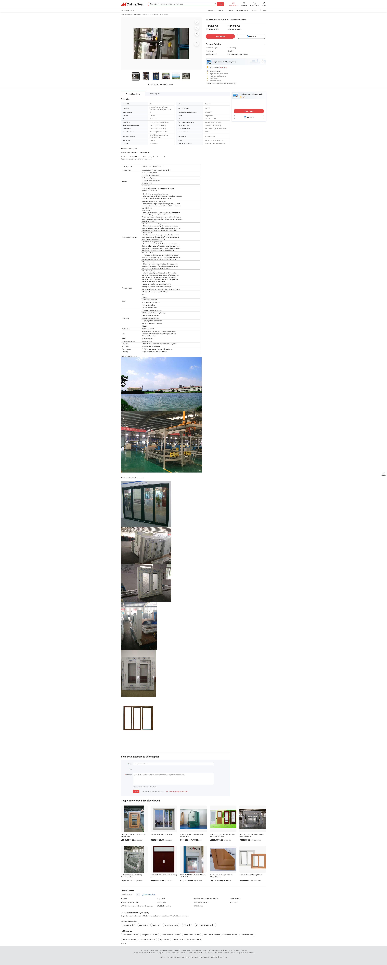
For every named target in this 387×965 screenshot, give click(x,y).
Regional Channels (217, 950)
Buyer (220, 10)
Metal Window (143, 925)
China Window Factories (130, 935)
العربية (204, 952)
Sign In (209, 83)
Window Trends (178, 939)
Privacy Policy (223, 957)
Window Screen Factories (192, 935)
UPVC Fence (233, 902)
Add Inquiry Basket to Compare (162, 84)
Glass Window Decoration (212, 935)
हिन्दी (221, 952)
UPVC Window (164, 14)
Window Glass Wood (230, 935)
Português (160, 952)
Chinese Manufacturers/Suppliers (169, 950)
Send (136, 791)
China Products (154, 950)
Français (167, 952)
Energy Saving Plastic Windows (205, 925)
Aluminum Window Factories (171, 935)
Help (230, 10)
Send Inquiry (220, 36)
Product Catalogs (149, 894)
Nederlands (197, 952)
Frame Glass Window (129, 939)
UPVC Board (161, 899)
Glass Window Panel (247, 935)
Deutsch (190, 952)
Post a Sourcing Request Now (176, 791)
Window (145, 14)
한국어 (210, 952)
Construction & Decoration (133, 14)
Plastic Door (156, 925)
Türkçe (233, 952)
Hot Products (144, 950)
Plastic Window (154, 14)
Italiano (183, 952)
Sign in (264, 5)
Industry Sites (206, 950)
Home (122, 14)
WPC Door (124, 899)
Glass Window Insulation (147, 939)
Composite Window (129, 925)
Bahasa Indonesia (249, 952)
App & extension (241, 10)
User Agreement (204, 957)
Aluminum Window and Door (130, 902)
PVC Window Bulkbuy (194, 939)
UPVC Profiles (161, 902)
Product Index (228, 950)
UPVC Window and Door (201, 902)
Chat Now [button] (252, 36)
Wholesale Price (196, 950)
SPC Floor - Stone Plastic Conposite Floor (206, 899)
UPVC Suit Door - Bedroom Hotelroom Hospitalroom (137, 906)
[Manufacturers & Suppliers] (132, 4)
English (146, 952)
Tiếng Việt (239, 952)
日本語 (215, 952)
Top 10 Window (164, 939)
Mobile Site (237, 950)
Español (153, 952)
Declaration (214, 957)
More (122, 943)
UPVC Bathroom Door (164, 906)
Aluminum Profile (235, 899)
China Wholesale (185, 950)
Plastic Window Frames (171, 925)
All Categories (128, 10)
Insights (244, 950)
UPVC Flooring (198, 906)
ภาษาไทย (226, 952)
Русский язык (175, 952)
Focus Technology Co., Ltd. (180, 957)
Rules (264, 10)
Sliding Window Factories (150, 935)
